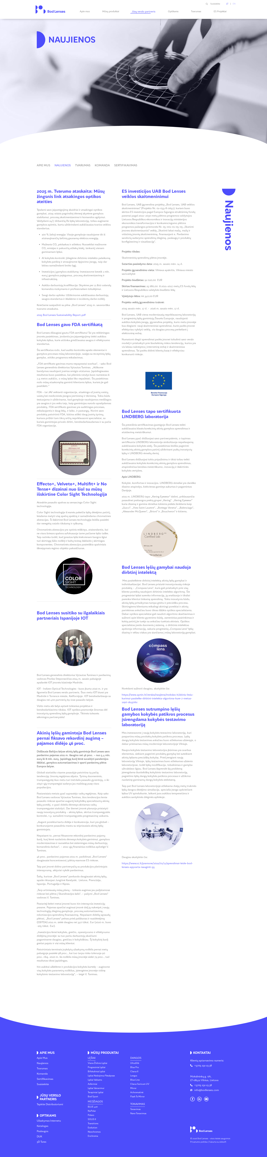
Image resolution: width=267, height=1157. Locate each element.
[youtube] (206, 1099)
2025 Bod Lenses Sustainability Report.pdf (61, 315)
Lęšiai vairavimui (96, 1088)
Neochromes (94, 1132)
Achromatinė (136, 1092)
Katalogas (42, 1126)
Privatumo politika (199, 1142)
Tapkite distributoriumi (50, 1104)
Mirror (133, 1088)
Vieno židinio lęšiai (97, 1063)
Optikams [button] (173, 11)
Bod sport (93, 1096)
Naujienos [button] (63, 165)
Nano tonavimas (138, 1113)
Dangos (135, 1057)
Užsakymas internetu (49, 1120)
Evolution (92, 1127)
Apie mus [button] (85, 11)
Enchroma (93, 1136)
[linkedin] (199, 1099)
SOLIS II (92, 1119)
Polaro (91, 1115)
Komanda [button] (102, 165)
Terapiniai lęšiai (95, 1092)
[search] (208, 4)
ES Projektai (220, 11)
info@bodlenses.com (206, 1090)
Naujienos (42, 1063)
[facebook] (192, 1099)
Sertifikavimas (45, 1078)
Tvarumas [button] (82, 165)
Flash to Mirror (137, 1096)
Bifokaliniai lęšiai (96, 1071)
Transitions (93, 1123)
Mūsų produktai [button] (110, 11)
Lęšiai (91, 1057)
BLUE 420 (93, 1106)
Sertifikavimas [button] (125, 165)
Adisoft (222, 1142)
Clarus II (134, 1071)
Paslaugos (42, 1131)
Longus (133, 1075)
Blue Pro (134, 1067)
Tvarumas (196, 11)
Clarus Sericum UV (139, 1084)
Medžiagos (95, 1101)
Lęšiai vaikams (95, 1080)
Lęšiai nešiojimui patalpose (101, 1075)
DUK (39, 1136)
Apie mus (42, 1057)
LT (227, 4)
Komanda (42, 1073)
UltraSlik (134, 1063)
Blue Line (135, 1080)
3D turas (41, 1141)
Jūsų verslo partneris (143, 11)
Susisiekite (215, 4)
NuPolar (92, 1111)
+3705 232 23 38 (203, 1065)
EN (234, 4)
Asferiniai (92, 1084)
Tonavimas (137, 1104)
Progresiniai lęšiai (96, 1067)
